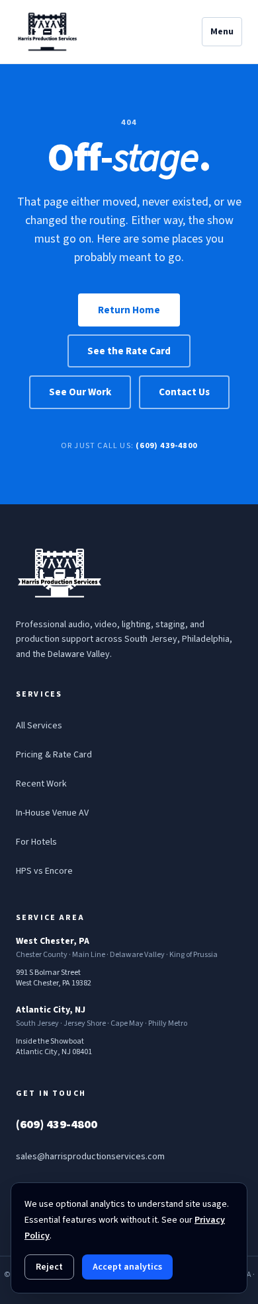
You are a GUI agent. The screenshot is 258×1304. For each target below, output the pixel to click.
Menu (222, 31)
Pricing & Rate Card (54, 754)
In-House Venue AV (52, 813)
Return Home (129, 310)
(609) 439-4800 (166, 445)
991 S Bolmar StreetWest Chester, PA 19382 (53, 978)
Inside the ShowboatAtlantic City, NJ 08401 (54, 1046)
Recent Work (41, 783)
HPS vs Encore (44, 871)
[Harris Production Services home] (47, 32)
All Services (39, 725)
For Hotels (36, 842)
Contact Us (184, 392)
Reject (49, 1267)
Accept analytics (127, 1267)
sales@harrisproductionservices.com (90, 1156)
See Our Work (80, 392)
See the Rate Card (129, 351)
